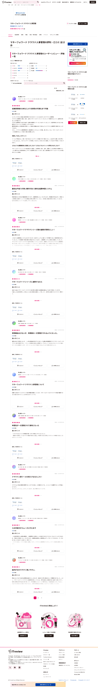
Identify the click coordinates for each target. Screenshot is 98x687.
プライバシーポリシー (79, 667)
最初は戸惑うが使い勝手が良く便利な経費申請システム (32, 188)
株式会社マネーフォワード (16, 26)
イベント (46, 34)
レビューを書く (84, 23)
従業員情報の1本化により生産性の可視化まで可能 (30, 108)
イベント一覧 (46, 659)
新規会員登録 (61, 657)
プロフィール (61, 652)
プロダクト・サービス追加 (48, 664)
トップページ (46, 652)
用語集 (44, 666)
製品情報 (17, 34)
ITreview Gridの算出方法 (79, 672)
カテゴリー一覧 (46, 654)
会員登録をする (23, 635)
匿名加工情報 (77, 674)
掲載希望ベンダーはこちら (64, 665)
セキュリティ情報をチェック (77, 63)
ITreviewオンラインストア (84, 680)
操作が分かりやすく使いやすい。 (24, 570)
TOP (9, 4)
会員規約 (76, 665)
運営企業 (76, 657)
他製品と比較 (82, 122)
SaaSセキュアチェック (63, 680)
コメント (21, 170)
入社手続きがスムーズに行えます (24, 528)
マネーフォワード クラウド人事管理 (27, 4)
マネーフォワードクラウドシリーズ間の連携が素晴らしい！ (33, 229)
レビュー (10, 34)
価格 (22, 34)
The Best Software (47, 657)
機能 (26, 34)
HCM (18, 4)
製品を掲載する (75, 635)
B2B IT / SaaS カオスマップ (49, 661)
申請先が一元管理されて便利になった (25, 425)
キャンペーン (46, 674)
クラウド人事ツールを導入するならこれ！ (27, 477)
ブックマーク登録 (72, 23)
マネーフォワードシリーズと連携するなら (27, 282)
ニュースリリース (47, 676)
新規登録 (93, 2)
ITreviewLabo (73, 680)
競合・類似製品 (33, 34)
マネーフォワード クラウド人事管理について (28, 384)
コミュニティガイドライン (79, 670)
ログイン (85, 2)
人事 (15, 4)
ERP (12, 4)
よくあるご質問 (77, 652)
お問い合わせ (77, 654)
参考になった (56, 170)
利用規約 (76, 663)
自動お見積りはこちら (77, 44)
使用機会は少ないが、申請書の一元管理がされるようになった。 (35, 333)
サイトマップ (46, 668)
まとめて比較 (72, 122)
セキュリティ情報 (54, 34)
